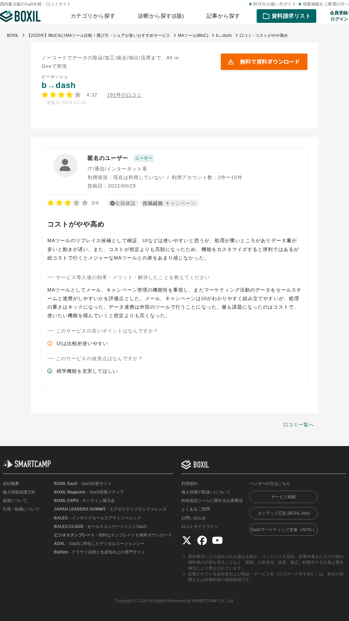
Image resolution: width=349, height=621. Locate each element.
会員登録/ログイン (339, 15)
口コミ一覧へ (298, 424)
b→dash (59, 85)
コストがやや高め (76, 224)
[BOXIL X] (186, 540)
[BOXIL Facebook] (202, 540)
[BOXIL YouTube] (217, 540)
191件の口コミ (124, 95)
